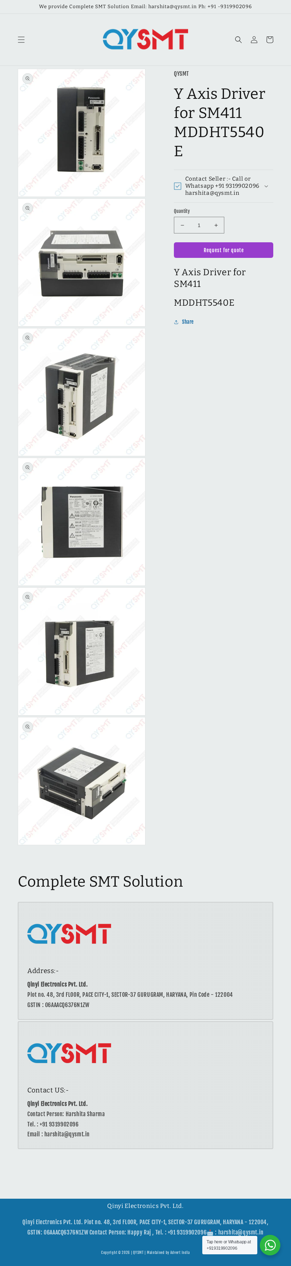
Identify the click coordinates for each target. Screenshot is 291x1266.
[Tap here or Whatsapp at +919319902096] (270, 1245)
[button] (21, 39)
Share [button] (188, 322)
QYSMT (138, 1252)
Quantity (182, 211)
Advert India (180, 1252)
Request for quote (224, 250)
